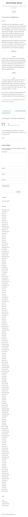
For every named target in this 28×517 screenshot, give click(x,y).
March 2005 (4, 446)
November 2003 (5, 475)
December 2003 (5, 473)
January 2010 (5, 342)
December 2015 (5, 251)
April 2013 (4, 294)
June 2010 (4, 333)
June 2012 (4, 304)
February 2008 (5, 383)
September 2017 (5, 231)
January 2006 (5, 428)
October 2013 (5, 283)
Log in (3, 500)
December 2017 (5, 226)
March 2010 (4, 338)
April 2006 (4, 423)
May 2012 (4, 306)
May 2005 (4, 442)
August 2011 (4, 315)
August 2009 (4, 351)
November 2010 (5, 326)
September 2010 (5, 329)
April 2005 (4, 444)
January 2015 (5, 270)
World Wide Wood (14, 3)
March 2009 (4, 360)
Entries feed (4, 501)
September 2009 (5, 349)
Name (4, 168)
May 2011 (4, 319)
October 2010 (5, 328)
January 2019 (5, 224)
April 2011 (4, 321)
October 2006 (5, 412)
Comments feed (5, 503)
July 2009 (4, 353)
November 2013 (5, 281)
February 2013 (5, 297)
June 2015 (4, 261)
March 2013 (4, 295)
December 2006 (5, 408)
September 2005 (5, 435)
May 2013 (4, 292)
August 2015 (4, 258)
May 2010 (4, 335)
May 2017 (4, 238)
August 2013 (4, 287)
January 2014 (5, 278)
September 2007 (5, 392)
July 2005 (4, 439)
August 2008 (4, 372)
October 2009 (5, 347)
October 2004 (5, 455)
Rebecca (12, 101)
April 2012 (4, 308)
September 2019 (5, 210)
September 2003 (5, 478)
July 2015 (4, 260)
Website (4, 179)
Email (3, 174)
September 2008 (5, 371)
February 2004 (5, 469)
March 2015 (4, 267)
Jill (8, 123)
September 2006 (5, 414)
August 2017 (4, 233)
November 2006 (5, 410)
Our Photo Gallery (6, 201)
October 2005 (5, 433)
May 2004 (4, 464)
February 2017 (5, 244)
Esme (19, 99)
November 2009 (5, 346)
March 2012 (4, 310)
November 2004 (5, 453)
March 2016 (4, 249)
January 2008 (5, 385)
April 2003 (4, 487)
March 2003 (4, 489)
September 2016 (5, 247)
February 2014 (5, 276)
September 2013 (5, 285)
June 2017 (4, 236)
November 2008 (5, 367)
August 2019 (4, 211)
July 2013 (4, 288)
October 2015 (5, 254)
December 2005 (5, 430)
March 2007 (4, 403)
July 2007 (4, 396)
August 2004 (4, 458)
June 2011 (4, 317)
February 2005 (5, 448)
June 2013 (4, 290)
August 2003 (4, 480)
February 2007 (5, 405)
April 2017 (4, 240)
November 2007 (5, 389)
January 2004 (5, 471)
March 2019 (4, 220)
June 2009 (4, 355)
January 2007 (5, 406)
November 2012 (5, 301)
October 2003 (5, 476)
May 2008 (4, 378)
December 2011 (5, 313)
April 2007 (4, 401)
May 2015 (4, 263)
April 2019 (4, 218)
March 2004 (4, 467)
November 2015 (5, 253)
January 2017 (5, 245)
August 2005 (4, 437)
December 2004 (5, 451)
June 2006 (4, 419)
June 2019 (4, 215)
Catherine (15, 99)
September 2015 (5, 256)
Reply (3, 137)
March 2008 (4, 381)
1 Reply (3, 20)
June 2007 (4, 398)
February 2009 (5, 362)
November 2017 (5, 227)
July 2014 (4, 274)
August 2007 (4, 394)
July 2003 (4, 482)
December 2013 (5, 279)
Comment (5, 151)
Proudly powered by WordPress (8, 514)
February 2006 (5, 426)
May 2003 (4, 485)
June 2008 (4, 376)
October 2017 (5, 229)
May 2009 (4, 356)
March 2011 (4, 322)
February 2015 (5, 269)
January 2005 (5, 449)
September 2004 (5, 457)
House (22, 99)
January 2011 (5, 324)
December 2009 (5, 344)
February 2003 (5, 491)
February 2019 (5, 222)
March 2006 (4, 424)
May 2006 (4, 421)
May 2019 (4, 217)
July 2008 (4, 374)
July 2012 (4, 303)
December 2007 (5, 387)
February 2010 (5, 340)
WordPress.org (5, 505)
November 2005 (5, 432)
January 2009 (5, 364)
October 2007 (5, 390)
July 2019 (4, 213)
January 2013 (5, 299)
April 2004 (4, 466)
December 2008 (5, 365)
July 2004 (4, 460)
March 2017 (4, 242)
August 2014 (4, 272)
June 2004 (4, 462)
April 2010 (4, 337)
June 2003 (4, 483)
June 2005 (4, 441)
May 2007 (4, 399)
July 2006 (4, 417)
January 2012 (5, 312)
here (23, 96)
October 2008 (5, 369)
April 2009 (4, 358)
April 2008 (4, 380)
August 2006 (4, 415)
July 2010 (4, 331)
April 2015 (4, 265)
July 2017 (4, 235)
